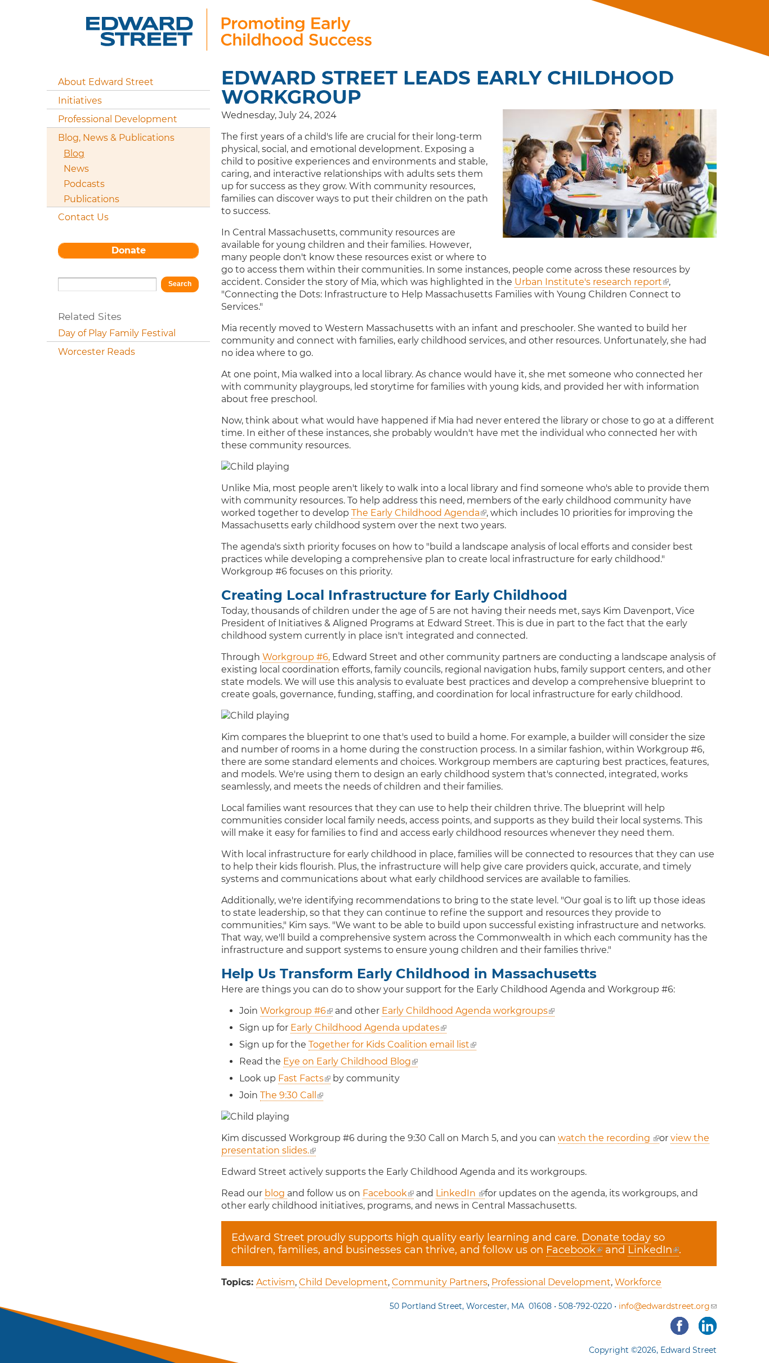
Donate (128, 250)
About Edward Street (106, 82)
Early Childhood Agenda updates (365, 1027)
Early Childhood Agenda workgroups (465, 1010)
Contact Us (83, 217)
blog (276, 1193)
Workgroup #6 (293, 1010)
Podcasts (84, 184)
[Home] (229, 44)
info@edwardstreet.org (664, 1306)
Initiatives (80, 100)
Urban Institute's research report (588, 282)
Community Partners (440, 1282)
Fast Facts (301, 1078)
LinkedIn (457, 1193)
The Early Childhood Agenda (415, 512)
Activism (275, 1282)
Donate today (616, 1237)
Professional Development (551, 1282)
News (76, 168)
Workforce (638, 1282)
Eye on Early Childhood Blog (347, 1061)
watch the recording (605, 1138)
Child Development (343, 1282)
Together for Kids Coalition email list (389, 1044)
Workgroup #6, (296, 657)
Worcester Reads (96, 351)
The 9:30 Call (288, 1095)
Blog (74, 153)
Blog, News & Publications (116, 137)
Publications (91, 199)
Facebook (385, 1193)
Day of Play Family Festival (117, 333)
